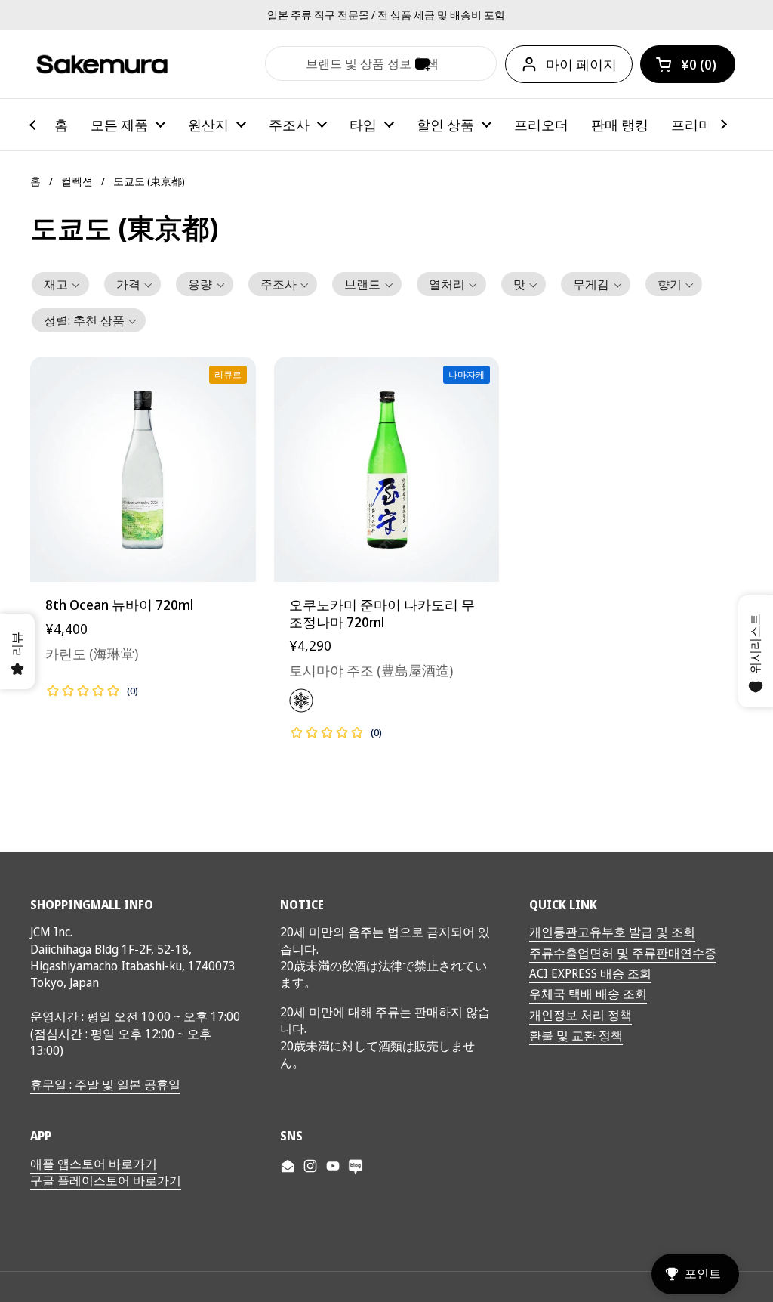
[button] (687, 64)
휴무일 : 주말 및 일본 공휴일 (105, 1084)
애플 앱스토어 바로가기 (93, 1163)
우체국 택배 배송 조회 (588, 993)
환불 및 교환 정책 (576, 1035)
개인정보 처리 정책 (580, 1015)
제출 (283, 63)
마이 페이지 (581, 64)
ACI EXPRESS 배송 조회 (590, 973)
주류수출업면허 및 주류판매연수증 (622, 953)
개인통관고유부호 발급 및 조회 (612, 931)
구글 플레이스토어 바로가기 (105, 1180)
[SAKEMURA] (102, 64)
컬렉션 (77, 181)
